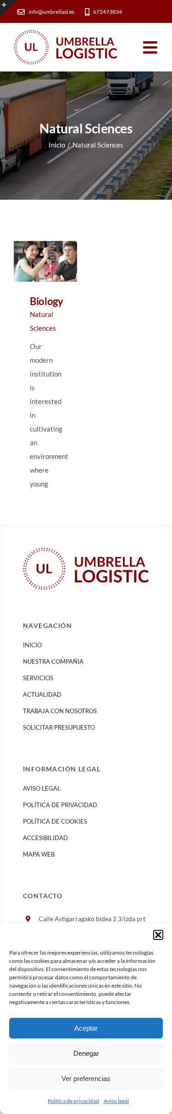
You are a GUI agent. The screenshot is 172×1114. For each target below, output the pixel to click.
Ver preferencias (86, 1078)
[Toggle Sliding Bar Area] (8, 8)
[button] (158, 934)
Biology (32, 261)
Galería (58, 261)
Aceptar (86, 1028)
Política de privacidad (73, 1101)
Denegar (86, 1053)
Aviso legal (116, 1101)
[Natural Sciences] (45, 261)
